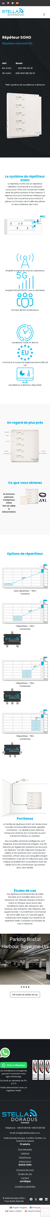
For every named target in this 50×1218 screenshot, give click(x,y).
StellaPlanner (25, 1157)
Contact (25, 1178)
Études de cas (25, 1174)
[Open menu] (44, 14)
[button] (25, 959)
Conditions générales (25, 1186)
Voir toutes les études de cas (25, 994)
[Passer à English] (3, 3)
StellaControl (25, 1161)
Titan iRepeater (25, 1149)
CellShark (25, 1153)
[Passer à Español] (17, 3)
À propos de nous (25, 1170)
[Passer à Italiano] (12, 3)
